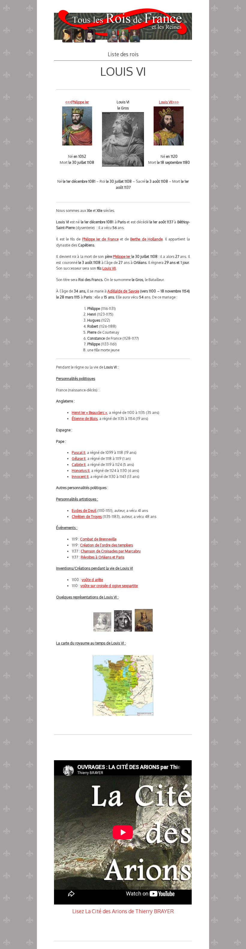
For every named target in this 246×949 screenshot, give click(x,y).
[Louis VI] (102, 634)
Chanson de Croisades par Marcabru (111, 551)
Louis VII (109, 268)
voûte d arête (92, 579)
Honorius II (80, 470)
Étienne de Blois (85, 418)
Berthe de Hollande (146, 239)
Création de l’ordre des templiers (106, 545)
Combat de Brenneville (98, 539)
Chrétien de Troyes (87, 516)
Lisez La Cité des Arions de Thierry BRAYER (123, 911)
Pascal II (78, 452)
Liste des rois (123, 54)
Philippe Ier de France (100, 239)
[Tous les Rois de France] (123, 43)
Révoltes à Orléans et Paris (102, 557)
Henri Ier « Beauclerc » (89, 412)
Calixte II (79, 464)
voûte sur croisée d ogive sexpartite (109, 585)
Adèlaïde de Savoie (123, 291)
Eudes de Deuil (84, 510)
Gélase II (79, 458)
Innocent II (80, 476)
